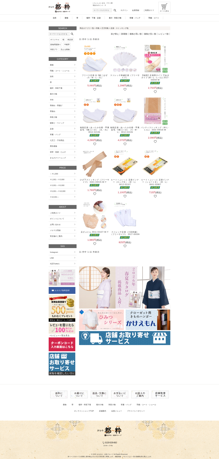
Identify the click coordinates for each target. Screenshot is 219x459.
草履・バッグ (126, 405)
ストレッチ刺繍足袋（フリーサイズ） (125, 76)
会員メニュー (116, 411)
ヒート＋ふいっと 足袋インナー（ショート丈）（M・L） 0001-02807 (155, 182)
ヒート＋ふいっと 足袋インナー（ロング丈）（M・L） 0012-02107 (125, 182)
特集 (97, 28)
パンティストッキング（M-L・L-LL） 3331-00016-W (155, 128)
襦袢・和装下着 (85, 405)
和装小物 (112, 405)
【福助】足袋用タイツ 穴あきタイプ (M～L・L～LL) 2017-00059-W (155, 77)
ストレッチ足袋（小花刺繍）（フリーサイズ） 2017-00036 (125, 233)
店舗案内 (102, 411)
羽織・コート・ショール (146, 405)
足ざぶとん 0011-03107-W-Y (95, 232)
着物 (64, 405)
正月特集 (105, 28)
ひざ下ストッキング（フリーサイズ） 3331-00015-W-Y (94, 181)
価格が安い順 (150, 34)
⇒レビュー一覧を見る (59, 335)
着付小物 (99, 405)
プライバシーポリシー (136, 411)
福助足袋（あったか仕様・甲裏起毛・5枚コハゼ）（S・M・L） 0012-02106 (125, 129)
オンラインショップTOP (84, 411)
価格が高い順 (136, 34)
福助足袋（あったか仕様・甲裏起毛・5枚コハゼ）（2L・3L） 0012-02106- (94, 129)
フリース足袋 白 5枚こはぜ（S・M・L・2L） (95, 76)
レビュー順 (163, 34)
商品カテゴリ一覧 (87, 28)
